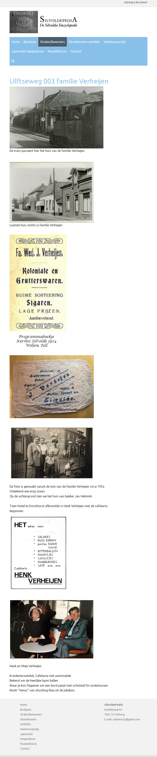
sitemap (129, 2)
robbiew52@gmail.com (126, 719)
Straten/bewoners (52, 41)
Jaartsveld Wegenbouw (27, 51)
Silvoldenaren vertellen (84, 41)
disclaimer (141, 2)
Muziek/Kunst (57, 51)
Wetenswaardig (114, 41)
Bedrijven (30, 41)
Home (15, 41)
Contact (76, 51)
